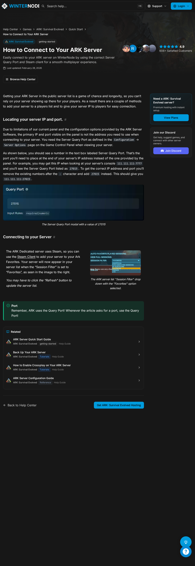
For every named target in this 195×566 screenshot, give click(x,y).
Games (27, 29)
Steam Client (26, 257)
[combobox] (92, 6)
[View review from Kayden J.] (139, 48)
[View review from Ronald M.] (133, 48)
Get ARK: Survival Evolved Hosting (119, 405)
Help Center (10, 29)
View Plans (171, 117)
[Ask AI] (186, 542)
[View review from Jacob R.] (145, 48)
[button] (73, 203)
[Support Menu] (186, 551)
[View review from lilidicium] (152, 48)
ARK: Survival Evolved (50, 29)
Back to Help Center (22, 405)
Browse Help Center (22, 79)
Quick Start (76, 29)
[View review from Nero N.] (126, 48)
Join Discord (173, 150)
